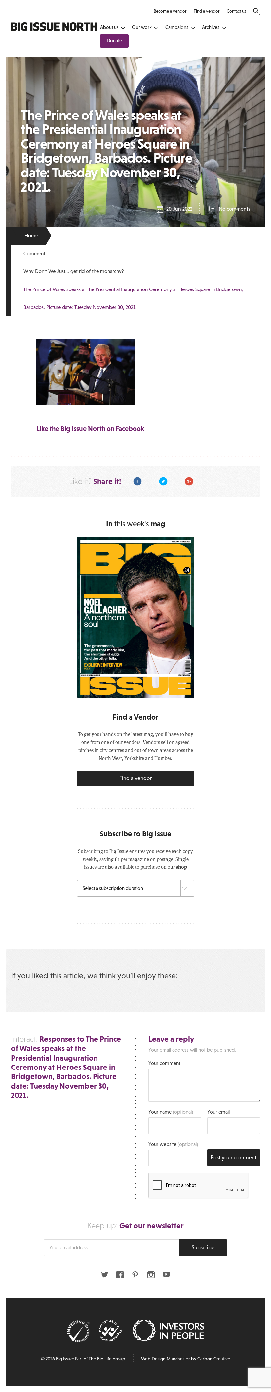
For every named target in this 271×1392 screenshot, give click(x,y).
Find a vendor (206, 11)
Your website (173, 1144)
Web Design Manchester (165, 1358)
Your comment (164, 1063)
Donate (114, 40)
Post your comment (233, 1157)
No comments (234, 209)
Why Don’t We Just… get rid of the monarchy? (73, 271)
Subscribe (203, 1247)
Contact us (236, 11)
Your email (218, 1112)
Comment (34, 253)
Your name (170, 1112)
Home (31, 235)
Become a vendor (170, 11)
